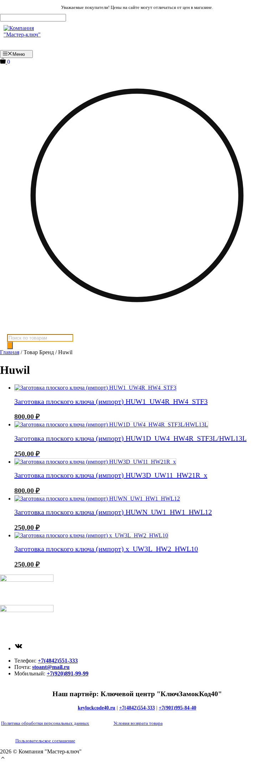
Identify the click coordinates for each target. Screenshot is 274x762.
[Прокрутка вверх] (3, 759)
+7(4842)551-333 (58, 661)
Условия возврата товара (138, 723)
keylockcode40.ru (96, 707)
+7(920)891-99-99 (67, 673)
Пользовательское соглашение (45, 740)
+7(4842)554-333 (137, 707)
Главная (9, 352)
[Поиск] (10, 345)
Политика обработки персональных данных (45, 723)
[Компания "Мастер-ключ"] (27, 35)
